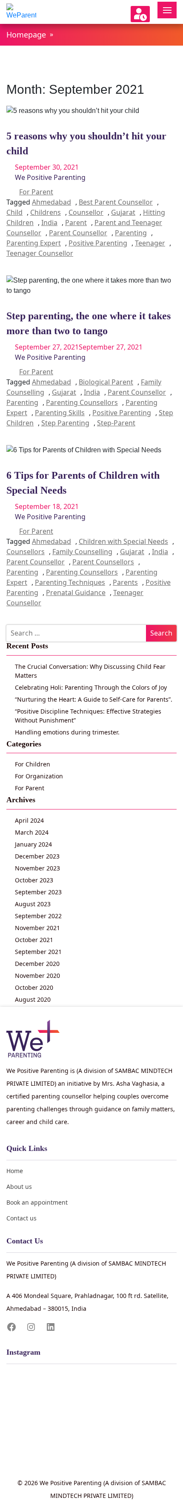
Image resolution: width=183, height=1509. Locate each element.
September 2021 (38, 952)
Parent (76, 222)
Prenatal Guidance (76, 592)
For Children (32, 764)
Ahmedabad (51, 202)
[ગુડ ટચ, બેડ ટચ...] (91, 1420)
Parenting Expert (33, 243)
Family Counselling (82, 551)
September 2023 (38, 892)
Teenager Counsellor (39, 253)
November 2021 (37, 928)
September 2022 (38, 916)
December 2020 (37, 964)
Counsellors (25, 551)
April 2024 (29, 820)
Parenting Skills (60, 412)
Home (14, 1171)
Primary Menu (167, 10)
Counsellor (86, 212)
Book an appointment (37, 1202)
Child (14, 212)
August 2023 (33, 904)
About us (19, 1186)
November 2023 (37, 868)
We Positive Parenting (50, 177)
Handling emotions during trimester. (67, 732)
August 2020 (33, 999)
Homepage (26, 34)
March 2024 (32, 832)
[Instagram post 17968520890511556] (91, 1409)
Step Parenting (65, 423)
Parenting (131, 232)
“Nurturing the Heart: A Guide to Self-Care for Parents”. (93, 699)
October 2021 (34, 940)
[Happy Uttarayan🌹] (91, 1453)
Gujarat (123, 212)
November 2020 (37, 975)
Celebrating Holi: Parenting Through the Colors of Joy (91, 687)
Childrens (45, 212)
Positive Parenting (98, 243)
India (49, 222)
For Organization (39, 776)
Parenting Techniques (70, 582)
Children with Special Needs (123, 541)
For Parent (36, 192)
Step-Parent (116, 423)
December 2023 (37, 856)
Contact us (21, 1218)
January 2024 (33, 844)
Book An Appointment (140, 14)
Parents (125, 582)
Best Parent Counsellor (116, 202)
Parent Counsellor (78, 232)
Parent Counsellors (103, 562)
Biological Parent (106, 382)
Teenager (150, 243)
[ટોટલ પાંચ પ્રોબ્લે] (91, 1398)
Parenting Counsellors (82, 402)
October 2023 (34, 880)
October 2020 (34, 987)
